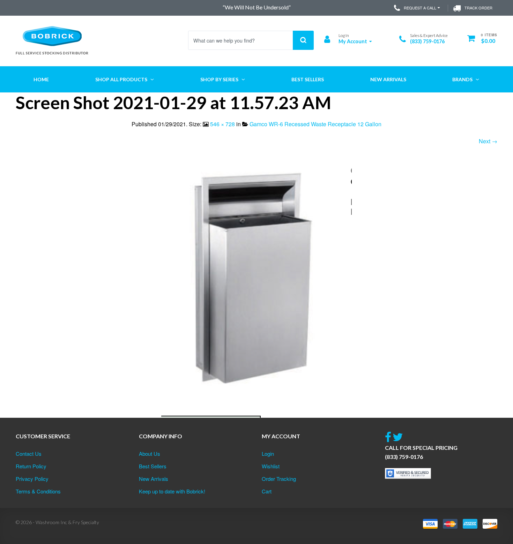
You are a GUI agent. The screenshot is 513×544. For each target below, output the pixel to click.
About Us (149, 453)
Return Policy (31, 466)
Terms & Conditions (38, 491)
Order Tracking (279, 478)
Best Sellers (152, 466)
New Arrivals (153, 478)
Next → (488, 141)
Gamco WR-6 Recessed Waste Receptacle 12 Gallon (315, 124)
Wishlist (271, 466)
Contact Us (29, 453)
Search (303, 40)
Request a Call (420, 7)
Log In (344, 35)
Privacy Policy (32, 478)
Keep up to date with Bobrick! (172, 491)
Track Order (478, 7)
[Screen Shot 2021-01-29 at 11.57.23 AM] (256, 290)
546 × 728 (222, 124)
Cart (267, 491)
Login (268, 453)
